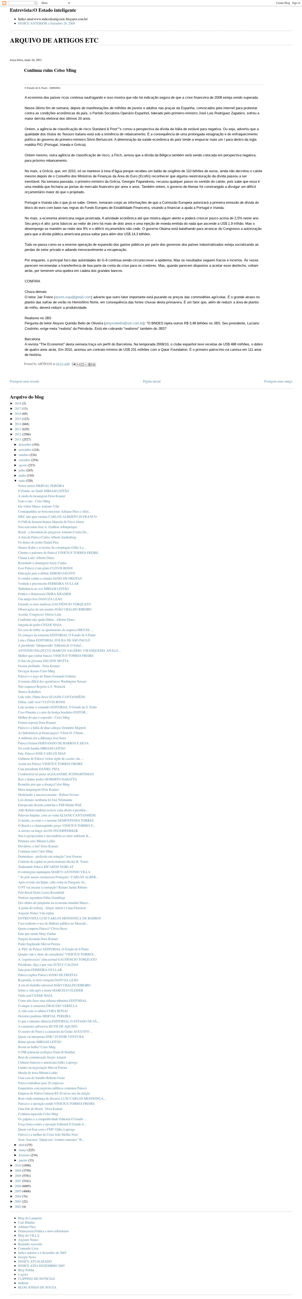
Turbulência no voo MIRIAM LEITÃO (43, 588)
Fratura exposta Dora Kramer (37, 722)
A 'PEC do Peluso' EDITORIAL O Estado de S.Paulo (53, 949)
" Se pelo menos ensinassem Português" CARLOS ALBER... (58, 877)
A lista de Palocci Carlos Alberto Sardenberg (47, 537)
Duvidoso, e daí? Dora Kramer (38, 846)
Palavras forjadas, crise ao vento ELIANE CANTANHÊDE (57, 815)
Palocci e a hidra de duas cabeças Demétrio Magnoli (52, 727)
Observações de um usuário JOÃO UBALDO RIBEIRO (55, 609)
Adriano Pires (27, 1226)
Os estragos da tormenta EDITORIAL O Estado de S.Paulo (57, 635)
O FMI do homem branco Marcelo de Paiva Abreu (51, 521)
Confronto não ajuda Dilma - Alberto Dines (46, 619)
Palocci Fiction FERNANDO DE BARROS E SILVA (53, 743)
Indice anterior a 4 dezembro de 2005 (42, 1252)
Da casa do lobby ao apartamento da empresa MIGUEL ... (56, 630)
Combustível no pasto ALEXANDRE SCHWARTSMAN (56, 774)
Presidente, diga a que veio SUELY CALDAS (48, 964)
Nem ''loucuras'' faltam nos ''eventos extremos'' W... (51, 1139)
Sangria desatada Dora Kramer (38, 939)
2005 (18, 1191)
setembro (25, 460)
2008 (18, 1175)
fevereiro (25, 1155)
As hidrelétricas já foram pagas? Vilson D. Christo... (51, 733)
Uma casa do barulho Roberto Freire (41, 1078)
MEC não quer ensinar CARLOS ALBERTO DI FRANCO (57, 516)
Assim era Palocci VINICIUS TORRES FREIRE (50, 763)
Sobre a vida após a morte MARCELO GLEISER (50, 990)
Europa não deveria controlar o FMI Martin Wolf (49, 805)
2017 (18, 408)
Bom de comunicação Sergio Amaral (42, 1057)
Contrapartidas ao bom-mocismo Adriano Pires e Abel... (54, 511)
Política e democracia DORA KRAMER (44, 594)
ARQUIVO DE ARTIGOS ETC (54, 40)
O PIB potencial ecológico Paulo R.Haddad (46, 1052)
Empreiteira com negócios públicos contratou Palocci (52, 1088)
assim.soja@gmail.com (73, 297)
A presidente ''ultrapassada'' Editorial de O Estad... (50, 645)
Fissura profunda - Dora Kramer (39, 666)
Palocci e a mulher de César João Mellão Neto (48, 1134)
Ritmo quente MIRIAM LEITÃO (39, 1041)
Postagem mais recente (24, 381)
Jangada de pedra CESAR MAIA (40, 624)
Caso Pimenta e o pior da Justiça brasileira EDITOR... (53, 712)
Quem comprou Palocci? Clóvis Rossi (42, 928)
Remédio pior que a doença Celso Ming (44, 784)
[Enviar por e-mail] (78, 364)
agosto (23, 465)
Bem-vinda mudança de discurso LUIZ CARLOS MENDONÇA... (62, 1098)
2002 (18, 1206)
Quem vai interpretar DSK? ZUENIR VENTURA (51, 1036)
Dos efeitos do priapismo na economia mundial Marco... (54, 902)
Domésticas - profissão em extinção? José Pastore (50, 856)
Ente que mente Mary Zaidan (37, 933)
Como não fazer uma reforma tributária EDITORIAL (52, 1000)
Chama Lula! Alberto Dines (36, 557)
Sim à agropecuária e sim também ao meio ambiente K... (54, 836)
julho (22, 470)
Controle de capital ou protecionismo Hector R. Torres (53, 861)
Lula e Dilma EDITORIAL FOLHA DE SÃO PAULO (54, 640)
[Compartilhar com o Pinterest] (94, 364)
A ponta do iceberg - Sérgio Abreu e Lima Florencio (52, 908)
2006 (18, 1186)
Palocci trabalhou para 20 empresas (41, 1083)
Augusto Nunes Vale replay (36, 913)
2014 (18, 424)
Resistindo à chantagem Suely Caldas (42, 563)
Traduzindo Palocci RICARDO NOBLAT (46, 866)
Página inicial (151, 381)
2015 (18, 418)
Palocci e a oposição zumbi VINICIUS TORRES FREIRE (56, 1103)
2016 (18, 413)
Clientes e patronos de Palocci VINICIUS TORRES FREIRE (58, 552)
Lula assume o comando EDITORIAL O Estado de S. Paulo (57, 707)
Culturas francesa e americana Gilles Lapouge (47, 1062)
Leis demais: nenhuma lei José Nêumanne (45, 799)
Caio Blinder (26, 1222)
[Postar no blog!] (82, 364)
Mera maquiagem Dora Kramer (38, 789)
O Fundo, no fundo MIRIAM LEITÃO (43, 491)
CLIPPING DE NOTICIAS (36, 1278)
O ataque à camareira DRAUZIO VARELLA (47, 1005)
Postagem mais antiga (278, 381)
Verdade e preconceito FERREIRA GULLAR (48, 583)
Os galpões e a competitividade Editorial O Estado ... (52, 1119)
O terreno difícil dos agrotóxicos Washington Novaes (52, 681)
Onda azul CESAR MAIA (35, 995)
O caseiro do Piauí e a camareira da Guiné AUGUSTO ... (55, 1031)
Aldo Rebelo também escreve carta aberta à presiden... (53, 810)
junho (23, 475)
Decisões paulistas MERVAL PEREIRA (44, 1016)
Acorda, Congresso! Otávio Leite (39, 614)
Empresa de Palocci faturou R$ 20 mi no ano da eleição (54, 1093)
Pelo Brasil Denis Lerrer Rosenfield (41, 892)
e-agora (23, 1274)
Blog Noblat (26, 1270)
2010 (18, 1165)
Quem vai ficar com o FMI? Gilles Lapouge (46, 1129)
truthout (23, 1283)
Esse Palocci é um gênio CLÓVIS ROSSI (45, 568)
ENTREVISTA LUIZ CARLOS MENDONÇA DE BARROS (59, 918)
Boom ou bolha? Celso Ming (37, 1047)
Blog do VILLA (28, 1235)
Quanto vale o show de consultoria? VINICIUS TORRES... (57, 954)
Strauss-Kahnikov (29, 691)
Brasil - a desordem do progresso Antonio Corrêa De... (53, 532)
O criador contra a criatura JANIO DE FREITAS (50, 578)
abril (22, 1144)
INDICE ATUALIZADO (35, 1261)
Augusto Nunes (28, 1239)
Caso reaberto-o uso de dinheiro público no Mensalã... (53, 923)
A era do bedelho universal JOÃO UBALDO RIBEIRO (54, 985)
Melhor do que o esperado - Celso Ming (44, 717)
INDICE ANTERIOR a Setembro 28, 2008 (46, 23)
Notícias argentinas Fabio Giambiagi (41, 897)
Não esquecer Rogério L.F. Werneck (41, 686)
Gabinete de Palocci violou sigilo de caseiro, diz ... (50, 758)
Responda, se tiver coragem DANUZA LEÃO (48, 980)
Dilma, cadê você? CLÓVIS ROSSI (41, 702)
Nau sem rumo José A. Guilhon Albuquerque (47, 527)
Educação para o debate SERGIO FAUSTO (46, 573)
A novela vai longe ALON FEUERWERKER (48, 830)
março (23, 1150)
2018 (18, 403)
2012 (18, 434)
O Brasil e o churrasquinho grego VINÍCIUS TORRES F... (56, 825)
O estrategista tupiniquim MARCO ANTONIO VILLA (54, 872)
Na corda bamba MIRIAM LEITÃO (41, 748)
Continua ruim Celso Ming (35, 851)
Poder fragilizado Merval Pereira (39, 944)
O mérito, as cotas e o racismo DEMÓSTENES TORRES (56, 820)
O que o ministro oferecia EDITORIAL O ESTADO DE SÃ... (58, 1021)
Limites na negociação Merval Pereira (42, 1067)
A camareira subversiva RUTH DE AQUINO (47, 1026)
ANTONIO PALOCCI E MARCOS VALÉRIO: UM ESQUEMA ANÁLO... (69, 650)
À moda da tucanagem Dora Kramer (41, 496)
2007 (18, 1181)
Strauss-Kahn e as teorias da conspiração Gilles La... (52, 547)
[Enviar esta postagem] (73, 363)
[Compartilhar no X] (86, 364)
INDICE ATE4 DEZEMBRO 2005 (41, 1265)
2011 (18, 439)
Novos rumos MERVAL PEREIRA (41, 485)
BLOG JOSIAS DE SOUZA (37, 1287)
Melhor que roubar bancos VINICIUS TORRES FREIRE (56, 655)
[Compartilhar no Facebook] (90, 364)
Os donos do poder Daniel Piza (38, 542)
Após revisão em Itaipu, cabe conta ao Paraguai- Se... (52, 882)
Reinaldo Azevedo (30, 1244)
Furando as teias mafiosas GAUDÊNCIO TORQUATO (54, 604)
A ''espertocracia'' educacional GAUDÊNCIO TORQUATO (57, 959)
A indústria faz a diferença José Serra (42, 738)
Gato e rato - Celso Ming (34, 501)
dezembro (25, 444)
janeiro (23, 1160)
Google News (27, 1257)
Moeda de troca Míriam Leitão (38, 1072)
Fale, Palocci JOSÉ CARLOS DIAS (42, 753)
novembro (25, 449)
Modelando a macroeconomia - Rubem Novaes (48, 794)
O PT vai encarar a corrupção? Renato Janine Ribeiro (52, 887)
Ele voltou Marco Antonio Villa (38, 506)
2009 (18, 1170)
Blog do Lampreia (30, 1218)
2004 (18, 1196)
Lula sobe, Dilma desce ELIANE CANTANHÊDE (51, 697)
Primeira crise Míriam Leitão (36, 841)
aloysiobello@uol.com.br (124, 323)
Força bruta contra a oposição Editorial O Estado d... (52, 1124)
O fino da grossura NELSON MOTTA (43, 660)
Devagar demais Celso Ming (36, 671)
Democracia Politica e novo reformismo (43, 1231)
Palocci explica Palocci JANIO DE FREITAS (47, 975)
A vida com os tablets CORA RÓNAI (43, 1011)
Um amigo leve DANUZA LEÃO (40, 599)
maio (22, 480)
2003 (18, 1201)
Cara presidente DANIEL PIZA (39, 769)
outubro (24, 454)
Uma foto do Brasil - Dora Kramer (40, 1108)
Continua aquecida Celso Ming (38, 1114)
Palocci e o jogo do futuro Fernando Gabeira (47, 676)
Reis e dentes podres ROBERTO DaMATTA (47, 779)
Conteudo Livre (28, 1248)
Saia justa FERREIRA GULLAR (40, 969)
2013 (18, 429)
